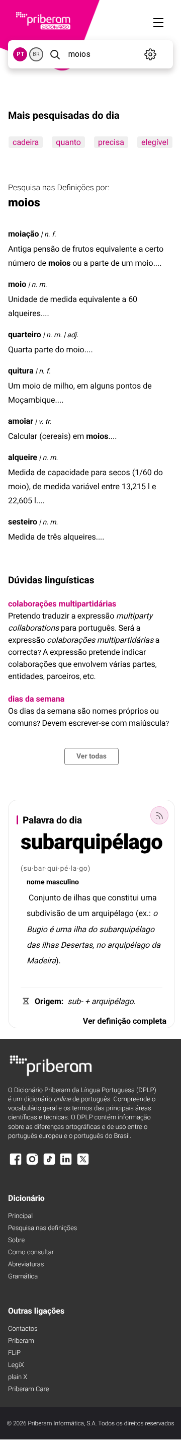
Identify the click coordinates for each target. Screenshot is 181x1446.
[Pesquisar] (54, 54)
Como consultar (31, 1252)
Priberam (21, 1341)
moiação (23, 234)
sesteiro (22, 521)
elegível (154, 142)
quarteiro (24, 334)
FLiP (14, 1353)
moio (17, 284)
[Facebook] (15, 1164)
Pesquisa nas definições (42, 1228)
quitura (21, 370)
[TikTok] (49, 1164)
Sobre (16, 1240)
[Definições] (150, 54)
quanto (68, 142)
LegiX (16, 1365)
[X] (82, 1164)
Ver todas (91, 756)
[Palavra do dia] (159, 815)
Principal (20, 1216)
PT (20, 54)
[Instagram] (32, 1164)
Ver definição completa (124, 1021)
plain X (17, 1377)
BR (36, 54)
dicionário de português (67, 1099)
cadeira (26, 142)
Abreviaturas (26, 1264)
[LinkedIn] (65, 1164)
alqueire (22, 457)
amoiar (20, 421)
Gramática (23, 1276)
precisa (111, 142)
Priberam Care (28, 1389)
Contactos (23, 1329)
